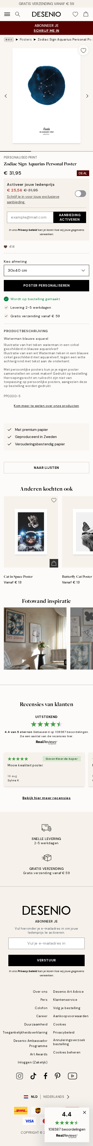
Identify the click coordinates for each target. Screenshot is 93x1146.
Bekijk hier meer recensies (46, 798)
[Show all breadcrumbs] (9, 39)
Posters (26, 39)
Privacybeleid (64, 1032)
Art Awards (38, 1054)
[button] (67, 1125)
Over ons (40, 992)
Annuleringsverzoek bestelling (69, 1042)
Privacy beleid (27, 230)
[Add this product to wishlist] (83, 50)
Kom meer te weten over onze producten (46, 406)
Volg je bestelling (66, 1008)
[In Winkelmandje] (54, 563)
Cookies (59, 1024)
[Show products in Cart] (86, 14)
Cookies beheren (67, 1052)
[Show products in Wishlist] (75, 14)
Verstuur (46, 960)
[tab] (15, 150)
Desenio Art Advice (68, 992)
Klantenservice (65, 1000)
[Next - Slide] (87, 96)
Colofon (41, 1008)
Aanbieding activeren (70, 217)
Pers (44, 1000)
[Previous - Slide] (6, 96)
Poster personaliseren (46, 285)
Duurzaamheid (35, 1024)
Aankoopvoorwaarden (70, 1016)
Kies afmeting (15, 261)
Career (41, 1016)
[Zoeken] (17, 14)
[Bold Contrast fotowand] (35, 638)
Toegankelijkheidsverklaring (25, 1032)
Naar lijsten (46, 468)
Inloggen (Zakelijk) (32, 1062)
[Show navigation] (7, 14)
